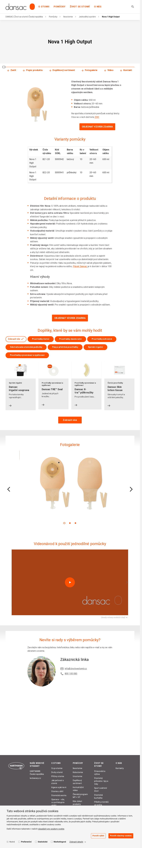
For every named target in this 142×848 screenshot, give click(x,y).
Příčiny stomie (57, 776)
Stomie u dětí (57, 791)
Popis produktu (34, 70)
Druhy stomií (57, 772)
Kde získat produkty (77, 802)
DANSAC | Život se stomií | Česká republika (24, 17)
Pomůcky (59, 6)
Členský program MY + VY (80, 795)
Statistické (42, 842)
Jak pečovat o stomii (57, 781)
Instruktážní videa (78, 788)
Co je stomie (56, 768)
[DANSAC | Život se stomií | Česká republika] (20, 7)
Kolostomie (78, 772)
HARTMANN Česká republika (37, 772)
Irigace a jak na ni (58, 787)
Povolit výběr (98, 836)
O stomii (43, 6)
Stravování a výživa (99, 772)
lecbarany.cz (35, 778)
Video (110, 70)
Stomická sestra (58, 795)
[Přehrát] (70, 582)
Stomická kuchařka (98, 796)
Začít (13, 70)
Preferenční (26, 842)
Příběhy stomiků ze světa (101, 803)
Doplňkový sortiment (64, 70)
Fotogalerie (91, 70)
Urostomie (77, 776)
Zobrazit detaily (76, 842)
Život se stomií (80, 6)
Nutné (12, 842)
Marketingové (60, 842)
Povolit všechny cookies (121, 836)
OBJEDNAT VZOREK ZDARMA (97, 126)
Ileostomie (68, 17)
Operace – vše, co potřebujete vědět (58, 802)
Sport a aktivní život (100, 789)
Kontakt (127, 70)
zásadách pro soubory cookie (51, 829)
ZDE (97, 117)
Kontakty (120, 768)
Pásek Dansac (80, 266)
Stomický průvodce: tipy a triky (101, 781)
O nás (98, 6)
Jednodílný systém (87, 17)
